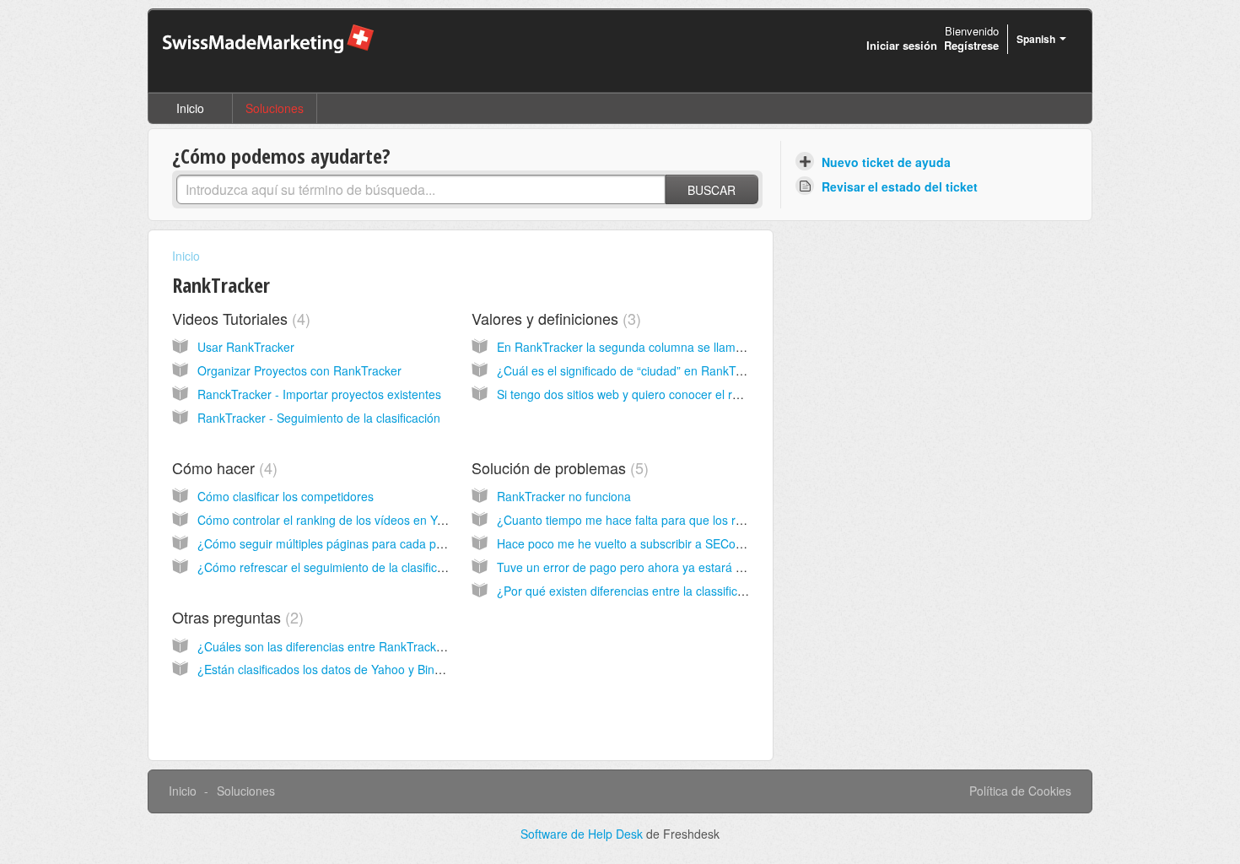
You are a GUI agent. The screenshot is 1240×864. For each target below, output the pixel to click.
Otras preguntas (235, 617)
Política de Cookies (1020, 790)
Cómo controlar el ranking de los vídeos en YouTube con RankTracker (384, 519)
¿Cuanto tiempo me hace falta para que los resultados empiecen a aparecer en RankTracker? (748, 519)
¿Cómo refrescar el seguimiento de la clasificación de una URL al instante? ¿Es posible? (433, 567)
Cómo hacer (222, 467)
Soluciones (274, 108)
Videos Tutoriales (238, 318)
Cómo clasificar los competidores (285, 496)
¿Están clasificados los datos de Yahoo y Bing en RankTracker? (366, 669)
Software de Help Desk (583, 833)
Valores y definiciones (554, 318)
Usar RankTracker (245, 346)
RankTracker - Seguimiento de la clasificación (318, 417)
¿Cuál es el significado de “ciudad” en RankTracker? (636, 370)
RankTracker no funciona (564, 496)
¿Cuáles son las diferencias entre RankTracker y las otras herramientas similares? (417, 646)
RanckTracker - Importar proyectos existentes (319, 394)
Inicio (190, 108)
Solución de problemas (558, 467)
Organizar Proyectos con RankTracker (299, 370)
